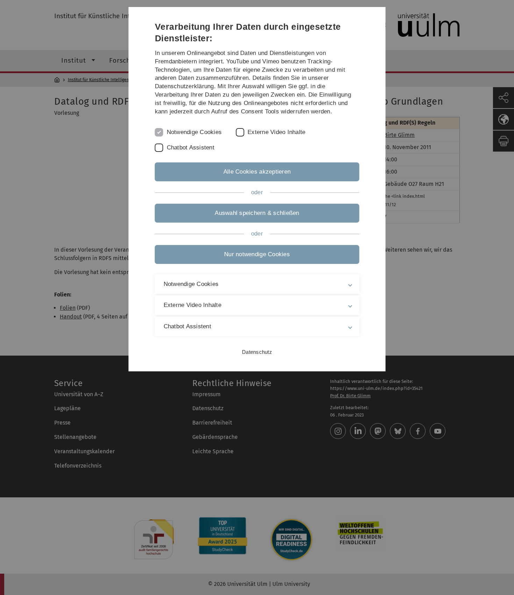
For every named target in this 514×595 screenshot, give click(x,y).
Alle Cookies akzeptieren (257, 171)
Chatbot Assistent (190, 147)
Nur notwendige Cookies (257, 254)
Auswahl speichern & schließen (257, 213)
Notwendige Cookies (194, 132)
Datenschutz (257, 352)
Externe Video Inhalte (276, 132)
